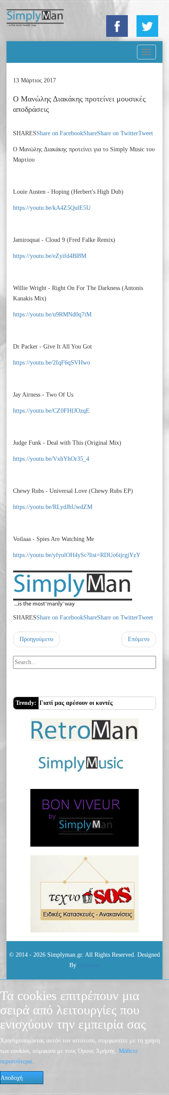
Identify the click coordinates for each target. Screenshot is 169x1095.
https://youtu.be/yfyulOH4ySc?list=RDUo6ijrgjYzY (76, 555)
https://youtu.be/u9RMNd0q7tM (52, 314)
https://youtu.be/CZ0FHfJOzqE (51, 410)
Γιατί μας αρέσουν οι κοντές (76, 703)
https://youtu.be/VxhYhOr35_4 (51, 459)
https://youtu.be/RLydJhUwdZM (52, 507)
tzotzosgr (89, 965)
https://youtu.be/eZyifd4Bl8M (49, 256)
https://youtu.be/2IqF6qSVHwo (51, 362)
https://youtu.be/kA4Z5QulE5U (52, 208)
